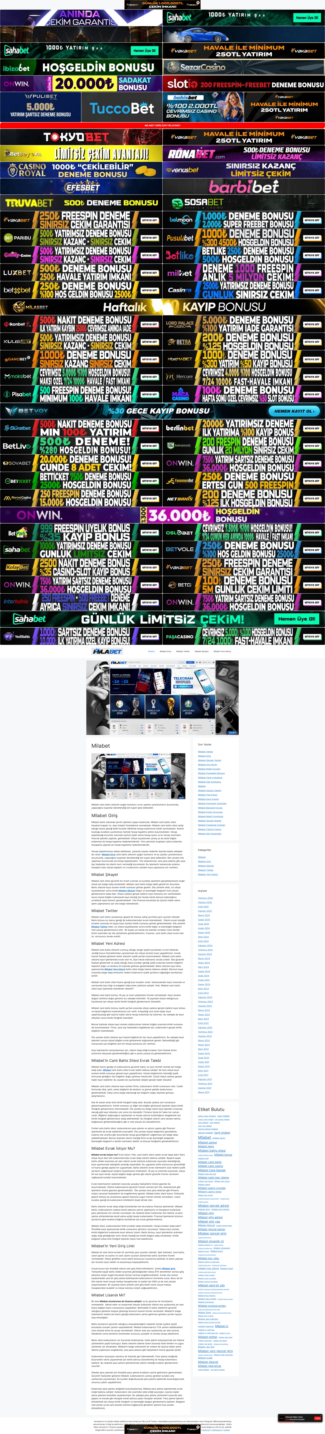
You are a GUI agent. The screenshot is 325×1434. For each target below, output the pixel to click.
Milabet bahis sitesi (212, 1150)
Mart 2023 (203, 1019)
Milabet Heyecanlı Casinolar (212, 803)
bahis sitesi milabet (207, 1116)
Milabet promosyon (206, 1302)
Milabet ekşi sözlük (205, 1195)
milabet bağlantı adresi (205, 1155)
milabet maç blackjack (219, 1265)
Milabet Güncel (206, 1225)
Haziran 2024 (205, 954)
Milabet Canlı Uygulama (210, 777)
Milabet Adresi (205, 751)
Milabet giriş (206, 1213)
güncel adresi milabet (208, 1129)
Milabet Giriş (165, 651)
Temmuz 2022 (205, 1032)
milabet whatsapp (205, 1341)
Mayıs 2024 (204, 958)
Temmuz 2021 (205, 1083)
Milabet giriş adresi (210, 1217)
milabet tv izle (224, 1333)
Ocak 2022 (203, 1057)
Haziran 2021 (205, 1088)
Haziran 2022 (205, 1036)
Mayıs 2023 (204, 1010)
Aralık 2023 (204, 980)
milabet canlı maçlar (205, 1181)
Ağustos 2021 (205, 1079)
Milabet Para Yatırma (206, 1295)
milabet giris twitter (220, 1209)
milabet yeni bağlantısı (221, 1344)
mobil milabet (203, 1370)
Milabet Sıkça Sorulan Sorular (209, 1322)
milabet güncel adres (224, 1226)
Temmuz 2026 (205, 898)
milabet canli (203, 1158)
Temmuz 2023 (205, 1001)
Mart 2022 (203, 1049)
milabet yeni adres (220, 1341)
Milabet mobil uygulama (207, 1278)
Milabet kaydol (203, 1251)
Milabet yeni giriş (206, 1347)
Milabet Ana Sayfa (207, 764)
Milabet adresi (207, 1142)
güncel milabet (205, 1132)
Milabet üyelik (205, 1358)
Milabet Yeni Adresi (222, 651)
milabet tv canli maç (206, 1330)
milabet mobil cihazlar (206, 1275)
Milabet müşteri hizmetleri (208, 1282)
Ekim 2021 (203, 1070)
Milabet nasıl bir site (211, 1285)
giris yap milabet (205, 1126)
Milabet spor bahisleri (208, 1319)
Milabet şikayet (208, 1362)
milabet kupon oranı (204, 1265)
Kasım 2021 (204, 1066)
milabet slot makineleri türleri (221, 1313)
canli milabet (223, 1116)
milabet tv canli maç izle (208, 1333)
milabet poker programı (225, 1299)
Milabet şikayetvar (209, 1365)
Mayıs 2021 (204, 1092)
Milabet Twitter (183, 651)
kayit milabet (222, 1132)
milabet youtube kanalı (205, 1355)
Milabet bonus (223, 1154)
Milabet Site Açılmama (209, 782)
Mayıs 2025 (204, 915)
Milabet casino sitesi (210, 1191)
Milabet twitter (207, 1337)
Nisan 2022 (204, 1045)
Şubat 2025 (204, 919)
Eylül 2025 (203, 906)
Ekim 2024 (203, 937)
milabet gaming (203, 1202)
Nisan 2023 (204, 1014)
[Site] (81, 219)
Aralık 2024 (204, 928)
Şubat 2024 (204, 971)
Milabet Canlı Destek (212, 1170)
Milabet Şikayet (202, 651)
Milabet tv (221, 1326)
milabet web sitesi (225, 1337)
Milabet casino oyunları (212, 1188)
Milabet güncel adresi (211, 1229)
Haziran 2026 (205, 902)
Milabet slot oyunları (206, 1316)
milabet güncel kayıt (204, 1237)
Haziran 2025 (205, 911)
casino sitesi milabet (206, 1119)
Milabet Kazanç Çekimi (209, 790)
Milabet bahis (206, 1146)
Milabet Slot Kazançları (209, 833)
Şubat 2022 (204, 1053)
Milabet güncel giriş (212, 1233)
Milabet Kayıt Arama (208, 799)
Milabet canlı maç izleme (213, 1177)
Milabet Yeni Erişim (207, 795)
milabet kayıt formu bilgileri (207, 1255)
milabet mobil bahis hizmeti (207, 1272)
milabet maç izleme (208, 1268)
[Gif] (162, 307)
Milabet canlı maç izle (207, 1174)
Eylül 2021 (203, 1075)
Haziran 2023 (205, 1006)
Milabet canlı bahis (210, 1162)
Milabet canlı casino (210, 1166)
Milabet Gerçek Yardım (209, 760)
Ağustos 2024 (205, 945)
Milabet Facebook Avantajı (211, 825)
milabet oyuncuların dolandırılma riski (210, 1292)
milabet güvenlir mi (205, 1245)
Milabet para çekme (207, 1299)
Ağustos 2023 (205, 997)
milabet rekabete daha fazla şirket (209, 1309)
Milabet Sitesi (204, 1312)
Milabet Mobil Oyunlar (209, 769)
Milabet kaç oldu (208, 1258)
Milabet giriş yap (209, 1221)
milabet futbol (224, 1199)
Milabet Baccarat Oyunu (210, 808)
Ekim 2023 (203, 988)
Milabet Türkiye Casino (209, 829)
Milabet (151, 651)
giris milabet (215, 1122)
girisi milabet (203, 1122)
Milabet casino (204, 1184)
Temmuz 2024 (205, 950)
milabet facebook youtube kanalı (208, 1199)
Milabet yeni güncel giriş (215, 1351)
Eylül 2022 (203, 1023)
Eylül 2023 (203, 993)
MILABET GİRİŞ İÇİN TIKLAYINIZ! (162, 125)
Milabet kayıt (216, 1251)
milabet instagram (221, 1248)
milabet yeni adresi (205, 1344)
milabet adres (218, 1138)
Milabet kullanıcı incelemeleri (209, 1262)
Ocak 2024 (203, 975)
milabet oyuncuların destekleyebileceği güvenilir (213, 1289)
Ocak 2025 (203, 924)
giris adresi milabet (222, 1119)
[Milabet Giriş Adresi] (107, 651)
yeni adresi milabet (217, 1370)
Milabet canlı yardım (222, 1181)
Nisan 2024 (204, 963)
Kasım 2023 (204, 984)
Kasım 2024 (204, 932)
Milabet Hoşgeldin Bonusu (211, 773)
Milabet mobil (226, 1268)
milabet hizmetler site (205, 1248)
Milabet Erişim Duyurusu (210, 812)
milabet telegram (206, 1326)
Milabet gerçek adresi (213, 1205)
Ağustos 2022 (205, 1027)
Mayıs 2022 (204, 1040)
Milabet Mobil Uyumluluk (210, 816)
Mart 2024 (203, 967)
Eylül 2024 (203, 941)
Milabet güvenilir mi (211, 1241)
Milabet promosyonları (212, 1305)
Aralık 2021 (203, 1062)
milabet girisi (204, 1209)
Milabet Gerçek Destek (209, 821)
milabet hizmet (218, 1245)
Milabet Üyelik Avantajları (223, 1355)
